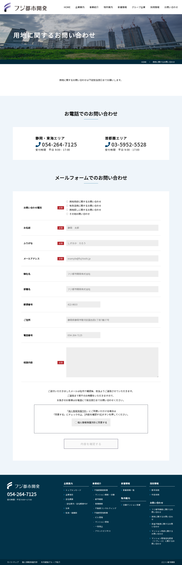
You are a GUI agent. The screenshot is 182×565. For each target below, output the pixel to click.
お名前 (27, 227)
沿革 (67, 508)
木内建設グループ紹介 (50, 562)
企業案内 (79, 7)
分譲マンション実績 (131, 504)
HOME (67, 7)
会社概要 (69, 499)
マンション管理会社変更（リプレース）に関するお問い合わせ (163, 541)
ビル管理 (99, 517)
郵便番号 (28, 304)
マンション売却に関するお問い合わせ (162, 532)
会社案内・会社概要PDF (77, 503)
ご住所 (27, 320)
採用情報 (154, 7)
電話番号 (28, 335)
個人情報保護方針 (77, 411)
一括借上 (99, 526)
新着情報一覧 (129, 490)
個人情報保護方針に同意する (92, 422)
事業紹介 (94, 7)
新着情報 (122, 7)
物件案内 (108, 7)
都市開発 (99, 499)
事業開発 (99, 503)
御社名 (27, 273)
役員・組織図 (71, 512)
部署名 (27, 289)
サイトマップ (13, 562)
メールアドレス (32, 258)
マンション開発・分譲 (105, 494)
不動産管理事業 (101, 512)
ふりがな (28, 243)
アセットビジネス (103, 531)
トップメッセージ (73, 490)
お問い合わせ (171, 7)
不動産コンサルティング (105, 508)
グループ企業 (138, 7)
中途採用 (155, 494)
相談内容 (28, 362)
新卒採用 (155, 490)
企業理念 (69, 494)
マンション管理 (102, 521)
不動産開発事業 (101, 490)
